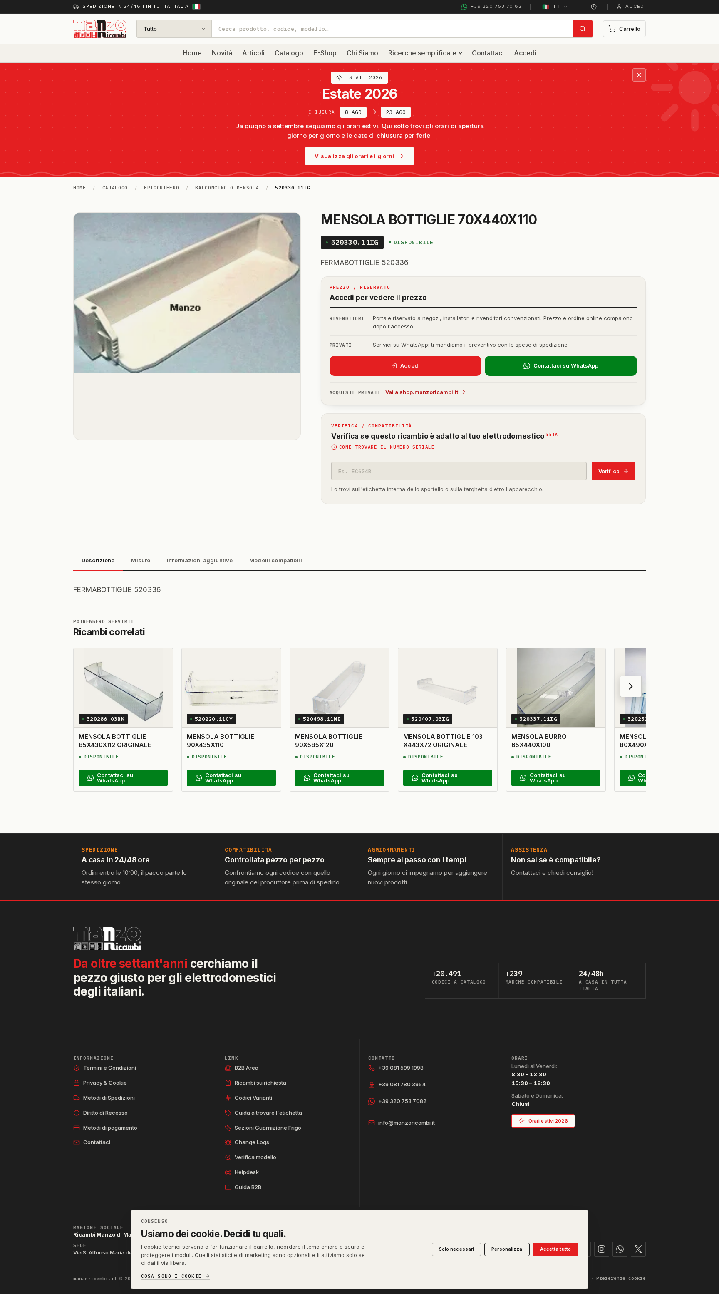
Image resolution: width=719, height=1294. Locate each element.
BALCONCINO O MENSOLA (227, 188)
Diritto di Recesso (105, 1112)
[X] (638, 1249)
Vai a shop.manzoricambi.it (421, 392)
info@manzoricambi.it (406, 1122)
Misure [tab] (140, 560)
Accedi (525, 53)
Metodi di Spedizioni (109, 1097)
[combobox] (392, 28)
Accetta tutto (555, 1249)
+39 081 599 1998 (401, 1067)
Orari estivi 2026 (548, 1121)
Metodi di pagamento (110, 1127)
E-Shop (325, 53)
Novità (222, 53)
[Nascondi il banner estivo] (639, 75)
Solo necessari (456, 1249)
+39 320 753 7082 (402, 1101)
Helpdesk (247, 1172)
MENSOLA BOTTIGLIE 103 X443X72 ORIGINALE (442, 741)
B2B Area (246, 1067)
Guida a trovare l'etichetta (268, 1112)
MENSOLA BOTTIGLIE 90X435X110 (220, 741)
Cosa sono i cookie (171, 1276)
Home (192, 53)
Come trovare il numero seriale (387, 447)
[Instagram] (601, 1249)
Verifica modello (255, 1157)
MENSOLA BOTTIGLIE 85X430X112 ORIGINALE (115, 741)
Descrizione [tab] (98, 560)
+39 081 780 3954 (402, 1084)
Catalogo (289, 53)
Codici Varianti (253, 1097)
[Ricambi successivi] (631, 686)
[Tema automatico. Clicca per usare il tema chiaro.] (593, 6)
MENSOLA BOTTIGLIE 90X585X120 (328, 741)
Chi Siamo (362, 53)
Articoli (253, 53)
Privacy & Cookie (105, 1082)
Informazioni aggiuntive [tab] (200, 560)
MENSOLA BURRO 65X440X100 (539, 741)
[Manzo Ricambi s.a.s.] (107, 938)
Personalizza (506, 1249)
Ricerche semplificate (422, 53)
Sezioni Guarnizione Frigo (268, 1127)
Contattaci (488, 53)
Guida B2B (248, 1187)
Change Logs (252, 1142)
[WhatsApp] (619, 1249)
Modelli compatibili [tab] (275, 560)
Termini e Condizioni (109, 1067)
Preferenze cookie (621, 1278)
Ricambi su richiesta (260, 1082)
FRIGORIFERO (161, 188)
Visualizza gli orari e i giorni (354, 156)
